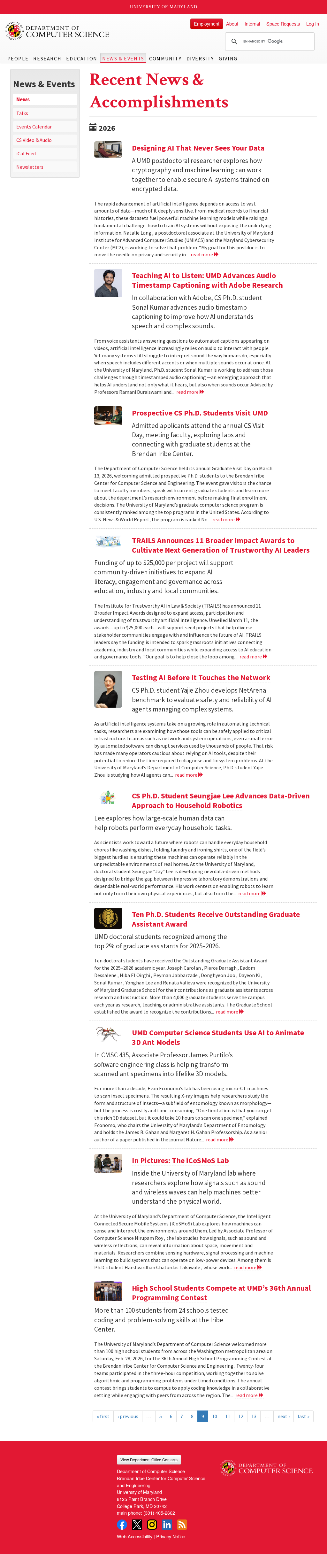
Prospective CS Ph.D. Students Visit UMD (200, 413)
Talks (22, 113)
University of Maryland (163, 6)
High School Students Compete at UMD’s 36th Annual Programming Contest (221, 1292)
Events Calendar (34, 126)
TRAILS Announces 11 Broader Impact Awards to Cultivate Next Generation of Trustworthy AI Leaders (221, 545)
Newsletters (29, 167)
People (18, 58)
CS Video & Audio (34, 140)
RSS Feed (182, 1524)
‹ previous (128, 1416)
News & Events (123, 58)
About (232, 23)
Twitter (137, 1524)
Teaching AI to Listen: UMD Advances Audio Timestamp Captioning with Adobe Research (207, 280)
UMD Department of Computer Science (57, 31)
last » (303, 1416)
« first (103, 1416)
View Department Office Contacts (149, 1459)
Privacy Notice (170, 1536)
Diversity (200, 58)
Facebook (122, 1524)
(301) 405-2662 (159, 1512)
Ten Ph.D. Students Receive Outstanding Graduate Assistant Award (216, 919)
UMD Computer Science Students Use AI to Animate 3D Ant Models (218, 1037)
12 (240, 1416)
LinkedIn (167, 1524)
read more (202, 254)
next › (284, 1416)
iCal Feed (26, 153)
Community (165, 58)
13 (253, 1416)
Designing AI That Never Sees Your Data (198, 148)
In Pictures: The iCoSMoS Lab (180, 1160)
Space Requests (283, 23)
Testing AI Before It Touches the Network (201, 677)
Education (81, 58)
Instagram (152, 1524)
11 (227, 1416)
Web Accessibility (134, 1536)
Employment (206, 23)
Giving (228, 58)
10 (214, 1416)
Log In (312, 23)
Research (47, 58)
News (23, 99)
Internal (252, 23)
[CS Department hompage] (266, 1465)
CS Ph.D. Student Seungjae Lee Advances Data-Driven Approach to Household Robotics (221, 800)
